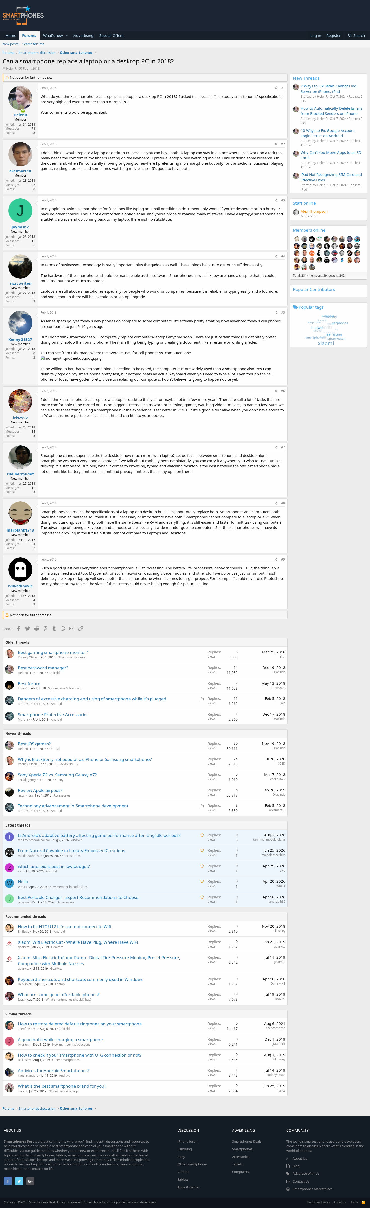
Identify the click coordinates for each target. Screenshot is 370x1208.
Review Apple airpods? (40, 790)
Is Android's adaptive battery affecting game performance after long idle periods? (99, 835)
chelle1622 (277, 779)
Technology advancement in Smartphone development (73, 806)
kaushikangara (28, 1075)
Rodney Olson (27, 657)
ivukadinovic (20, 585)
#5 (283, 312)
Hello (23, 882)
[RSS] (363, 1202)
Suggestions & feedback (65, 688)
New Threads (306, 78)
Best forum (29, 683)
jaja (282, 703)
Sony (60, 780)
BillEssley (24, 931)
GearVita (57, 947)
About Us (300, 1158)
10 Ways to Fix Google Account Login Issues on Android (328, 133)
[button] (66, 35)
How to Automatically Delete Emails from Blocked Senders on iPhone (331, 111)
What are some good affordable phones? (58, 994)
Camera (183, 1171)
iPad (304, 189)
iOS (51, 749)
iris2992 (20, 417)
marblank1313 (20, 530)
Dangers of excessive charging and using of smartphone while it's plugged (92, 699)
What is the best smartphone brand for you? (62, 1086)
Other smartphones (71, 657)
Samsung (185, 1149)
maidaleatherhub (30, 855)
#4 (283, 256)
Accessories (62, 795)
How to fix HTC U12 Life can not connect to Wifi (64, 926)
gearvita (23, 947)
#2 (283, 144)
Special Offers (111, 35)
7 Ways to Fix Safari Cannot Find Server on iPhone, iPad (328, 88)
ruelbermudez (20, 473)
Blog (296, 1166)
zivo (20, 871)
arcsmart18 (20, 170)
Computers (240, 1171)
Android (54, 673)
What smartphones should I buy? (68, 999)
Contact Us (301, 1181)
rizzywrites (20, 283)
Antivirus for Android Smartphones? (53, 1070)
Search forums (33, 44)
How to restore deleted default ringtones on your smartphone (80, 1024)
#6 (283, 391)
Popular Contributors (314, 289)
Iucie (21, 999)
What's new (53, 35)
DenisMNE (25, 984)
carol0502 (278, 688)
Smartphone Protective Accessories (53, 714)
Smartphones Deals (246, 1141)
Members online (309, 230)
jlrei (282, 656)
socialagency (27, 780)
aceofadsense (28, 1029)
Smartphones (242, 1149)
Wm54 (22, 887)
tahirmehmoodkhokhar (34, 840)
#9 (283, 559)
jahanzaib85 (26, 902)
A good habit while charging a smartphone (60, 1039)
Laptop (60, 984)
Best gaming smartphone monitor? (53, 652)
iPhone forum (188, 1141)
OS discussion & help (63, 1091)
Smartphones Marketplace (312, 1189)
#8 (283, 503)
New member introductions (68, 887)
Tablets (183, 1179)
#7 (283, 447)
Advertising (83, 35)
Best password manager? (43, 668)
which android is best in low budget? (54, 866)
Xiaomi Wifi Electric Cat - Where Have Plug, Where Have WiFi (78, 942)
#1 (283, 88)
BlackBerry (65, 764)
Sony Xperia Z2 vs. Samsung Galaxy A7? (57, 775)
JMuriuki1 (24, 1044)
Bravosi (280, 999)
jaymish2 (20, 226)
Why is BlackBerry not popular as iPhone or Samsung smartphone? (85, 759)
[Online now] (20, 110)
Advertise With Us (306, 1173)
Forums (29, 35)
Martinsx (24, 704)
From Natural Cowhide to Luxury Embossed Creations (71, 850)
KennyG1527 (20, 339)
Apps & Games (189, 1187)
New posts (10, 44)
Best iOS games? (34, 744)
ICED (281, 763)
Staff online (304, 203)
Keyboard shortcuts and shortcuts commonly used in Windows (80, 979)
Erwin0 (22, 688)
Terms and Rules (318, 1202)
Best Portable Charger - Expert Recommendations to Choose (78, 897)
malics (22, 1091)
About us (340, 1202)
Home (11, 35)
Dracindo (279, 672)
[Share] (276, 88)
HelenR (11, 68)
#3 (283, 200)
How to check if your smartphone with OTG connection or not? (79, 1055)
